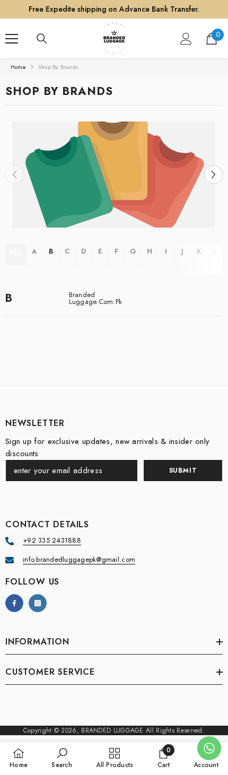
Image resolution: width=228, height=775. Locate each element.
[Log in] (186, 39)
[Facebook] (14, 603)
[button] (213, 175)
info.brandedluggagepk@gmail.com (79, 559)
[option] (114, 174)
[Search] (42, 38)
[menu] (11, 38)
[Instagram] (38, 603)
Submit (183, 470)
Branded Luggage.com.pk (95, 298)
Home (18, 67)
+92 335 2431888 (52, 540)
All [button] (16, 251)
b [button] (51, 251)
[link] (114, 174)
